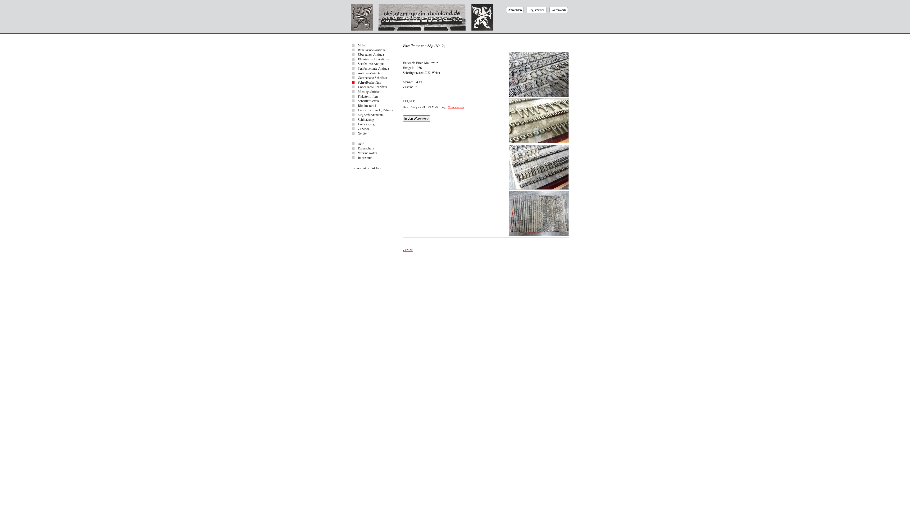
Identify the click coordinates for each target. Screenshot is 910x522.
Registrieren (536, 10)
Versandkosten (456, 107)
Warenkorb (558, 10)
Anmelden (515, 10)
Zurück (408, 250)
